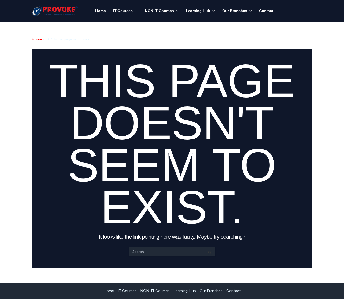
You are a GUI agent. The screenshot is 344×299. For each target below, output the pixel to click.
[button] (135, 11)
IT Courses (123, 11)
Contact (266, 11)
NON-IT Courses (159, 11)
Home (100, 11)
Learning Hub (198, 11)
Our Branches (234, 11)
